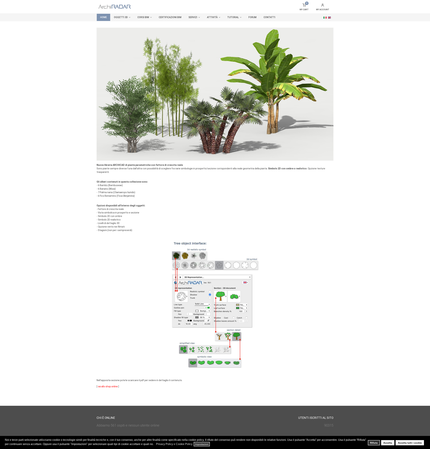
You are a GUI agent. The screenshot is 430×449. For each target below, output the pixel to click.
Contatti (269, 17)
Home (103, 17)
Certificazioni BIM (170, 17)
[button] (154, 444)
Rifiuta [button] (374, 442)
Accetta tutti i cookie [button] (410, 442)
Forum (252, 17)
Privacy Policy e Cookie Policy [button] (174, 444)
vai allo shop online (108, 386)
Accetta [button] (387, 442)
